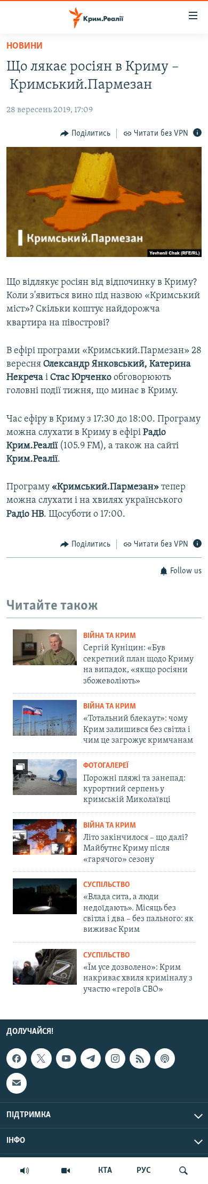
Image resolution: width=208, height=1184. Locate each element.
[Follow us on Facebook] (16, 1058)
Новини (24, 46)
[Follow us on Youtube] (66, 1058)
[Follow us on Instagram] (115, 1058)
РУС (144, 1170)
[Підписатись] (16, 1083)
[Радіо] (25, 1170)
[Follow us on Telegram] (91, 1058)
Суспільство (106, 885)
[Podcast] (165, 1058)
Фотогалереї (106, 766)
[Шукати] (183, 1170)
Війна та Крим (109, 636)
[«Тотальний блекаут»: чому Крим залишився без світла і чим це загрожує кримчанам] (45, 718)
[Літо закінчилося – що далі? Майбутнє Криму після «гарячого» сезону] (45, 837)
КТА (105, 1170)
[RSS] (140, 1058)
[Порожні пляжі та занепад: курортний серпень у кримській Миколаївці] (45, 777)
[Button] (85, 134)
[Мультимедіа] (66, 1170)
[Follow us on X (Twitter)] (41, 1058)
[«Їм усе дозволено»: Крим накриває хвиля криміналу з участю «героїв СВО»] (45, 967)
